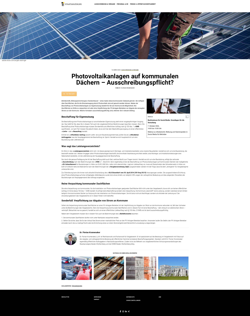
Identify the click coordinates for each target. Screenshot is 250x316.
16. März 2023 (116, 70)
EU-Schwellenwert (69, 164)
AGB (160, 297)
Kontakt (96, 299)
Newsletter (65, 297)
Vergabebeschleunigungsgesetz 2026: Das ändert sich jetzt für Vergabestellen (76, 268)
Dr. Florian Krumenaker (126, 88)
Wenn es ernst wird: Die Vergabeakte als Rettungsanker (109, 268)
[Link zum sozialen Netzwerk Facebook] (120, 311)
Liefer (65, 131)
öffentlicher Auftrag (78, 135)
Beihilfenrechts (125, 214)
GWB (137, 126)
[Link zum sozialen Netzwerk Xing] (128, 311)
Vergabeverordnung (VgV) (119, 167)
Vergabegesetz (77, 286)
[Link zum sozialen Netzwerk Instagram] (123, 311)
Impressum (97, 297)
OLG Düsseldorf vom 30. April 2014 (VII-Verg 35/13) (127, 173)
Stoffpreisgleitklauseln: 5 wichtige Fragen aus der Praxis (141, 268)
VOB (97, 162)
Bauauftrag (77, 131)
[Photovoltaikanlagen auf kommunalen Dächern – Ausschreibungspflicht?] (70, 239)
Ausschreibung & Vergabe (130, 70)
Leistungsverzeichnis (81, 151)
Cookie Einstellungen (133, 300)
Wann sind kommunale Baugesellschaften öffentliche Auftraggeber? (173, 268)
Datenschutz (130, 297)
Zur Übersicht (70, 94)
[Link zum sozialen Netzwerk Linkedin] (126, 311)
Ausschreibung (68, 162)
